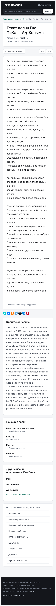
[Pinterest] (27, 313)
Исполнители (45, 5)
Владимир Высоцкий (18, 519)
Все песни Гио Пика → (18, 494)
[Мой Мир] (23, 313)
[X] (20, 313)
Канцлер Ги (13, 543)
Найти (48, 11)
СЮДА (31, 591)
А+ (49, 51)
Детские (12, 554)
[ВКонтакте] (8, 313)
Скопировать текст (14, 51)
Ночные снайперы (17, 531)
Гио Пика (23, 19)
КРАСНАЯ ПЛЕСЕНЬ (18, 537)
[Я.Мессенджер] (4, 313)
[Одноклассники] (12, 313)
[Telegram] (16, 313)
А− (42, 51)
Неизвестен (14, 513)
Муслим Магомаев (17, 560)
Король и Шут (15, 549)
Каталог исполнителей (13, 595)
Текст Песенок (12, 4)
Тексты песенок (10, 19)
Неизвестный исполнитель (21, 525)
